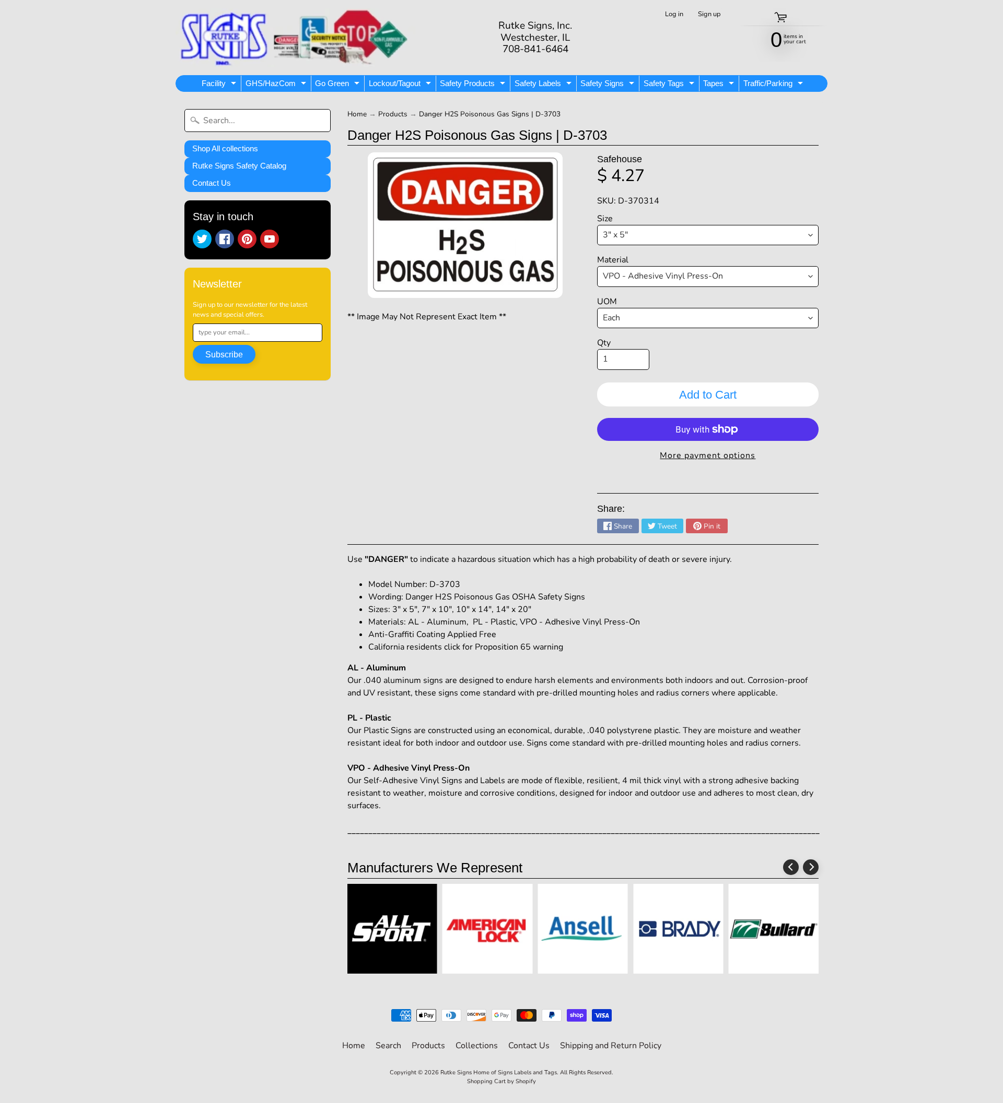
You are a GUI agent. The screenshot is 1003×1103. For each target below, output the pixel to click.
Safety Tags (670, 85)
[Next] (811, 867)
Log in (674, 14)
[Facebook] (224, 239)
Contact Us (211, 182)
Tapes (720, 85)
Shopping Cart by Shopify (501, 1081)
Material (612, 260)
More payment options (707, 455)
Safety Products (474, 85)
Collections (477, 1045)
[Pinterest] (247, 239)
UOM (607, 301)
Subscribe (224, 354)
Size (605, 218)
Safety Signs (608, 85)
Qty (604, 343)
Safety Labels (544, 85)
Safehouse (619, 159)
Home (357, 114)
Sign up (709, 14)
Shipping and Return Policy (610, 1045)
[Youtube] (269, 239)
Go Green (338, 85)
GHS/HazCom (277, 85)
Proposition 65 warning (519, 647)
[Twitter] (202, 239)
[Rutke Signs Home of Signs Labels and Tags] (295, 37)
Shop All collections (225, 148)
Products (392, 114)
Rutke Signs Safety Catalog (239, 165)
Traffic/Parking (774, 85)
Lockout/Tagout (401, 85)
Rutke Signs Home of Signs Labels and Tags (498, 1072)
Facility (220, 85)
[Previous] (791, 867)
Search (388, 1045)
